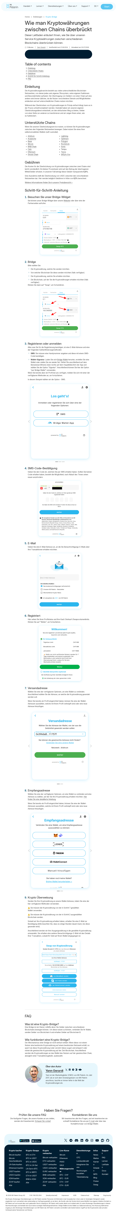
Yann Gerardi (41, 47)
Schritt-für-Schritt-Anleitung (38, 76)
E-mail (91, 1121)
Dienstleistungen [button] (55, 6)
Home (27, 17)
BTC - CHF (64, 1175)
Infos (95, 1151)
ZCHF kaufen (14, 1182)
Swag (95, 1185)
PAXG (62, 1162)
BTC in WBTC (31, 1172)
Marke (96, 1158)
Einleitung (31, 68)
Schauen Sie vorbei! (43, 1121)
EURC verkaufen (50, 1171)
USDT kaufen (14, 1171)
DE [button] (95, 6)
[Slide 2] (60, 462)
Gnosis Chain (33, 154)
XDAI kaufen (14, 1178)
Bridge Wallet (62, 360)
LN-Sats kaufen (15, 1164)
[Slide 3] (63, 462)
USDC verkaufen (50, 1168)
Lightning (64, 136)
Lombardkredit (83, 1161)
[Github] (107, 1141)
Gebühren (31, 73)
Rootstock (65, 144)
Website (67, 201)
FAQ (29, 79)
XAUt (62, 1165)
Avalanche (32, 139)
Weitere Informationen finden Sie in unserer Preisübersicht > (49, 182)
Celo (30, 149)
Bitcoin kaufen (15, 1155)
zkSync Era (65, 154)
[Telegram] (73, 1070)
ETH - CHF (64, 1182)
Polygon (64, 141)
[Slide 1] (56, 462)
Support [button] (84, 6)
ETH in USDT (31, 1176)
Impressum (65, 1195)
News (95, 1155)
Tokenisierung (82, 1177)
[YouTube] (97, 1141)
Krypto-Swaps (32, 1151)
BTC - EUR (64, 1178)
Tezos (63, 152)
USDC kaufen (14, 1175)
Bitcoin (30, 144)
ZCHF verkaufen (49, 1182)
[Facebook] (86, 1141)
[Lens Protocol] (80, 1070)
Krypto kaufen (15, 1151)
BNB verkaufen (49, 1175)
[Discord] (76, 1141)
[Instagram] (92, 1141)
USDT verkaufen (50, 1164)
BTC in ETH (30, 1155)
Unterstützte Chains (36, 71)
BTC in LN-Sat (32, 1165)
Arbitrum (31, 136)
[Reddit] (102, 1141)
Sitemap (96, 1195)
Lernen (105, 1161)
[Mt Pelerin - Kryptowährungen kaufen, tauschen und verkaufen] (12, 6)
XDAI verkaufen (49, 1178)
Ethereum (31, 152)
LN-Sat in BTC (32, 1169)
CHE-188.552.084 (35, 1195)
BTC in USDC (31, 1162)
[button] (91, 421)
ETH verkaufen (49, 1161)
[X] (66, 1070)
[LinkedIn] (70, 1070)
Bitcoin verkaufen (50, 1157)
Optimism (65, 139)
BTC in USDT (31, 1158)
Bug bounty (107, 1195)
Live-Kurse (64, 1151)
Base (30, 141)
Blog (95, 1178)
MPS (95, 1174)
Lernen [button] (39, 6)
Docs (104, 1171)
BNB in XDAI (31, 1179)
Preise (96, 1181)
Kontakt (105, 1174)
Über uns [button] (72, 6)
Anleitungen (37, 17)
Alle (10, 1185)
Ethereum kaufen (16, 1168)
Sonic (63, 147)
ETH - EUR (64, 1185)
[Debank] (76, 1070)
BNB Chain (32, 147)
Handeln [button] (26, 6)
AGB (74, 1195)
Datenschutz (85, 1195)
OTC (78, 1157)
